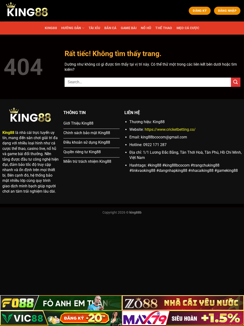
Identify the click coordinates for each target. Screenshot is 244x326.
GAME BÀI (129, 28)
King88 (8, 132)
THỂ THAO (163, 28)
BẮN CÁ (110, 28)
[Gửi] (235, 82)
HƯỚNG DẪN (71, 28)
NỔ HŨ (146, 28)
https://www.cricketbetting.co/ (170, 129)
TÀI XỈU (94, 28)
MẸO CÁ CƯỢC (188, 28)
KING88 (51, 28)
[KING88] (27, 11)
